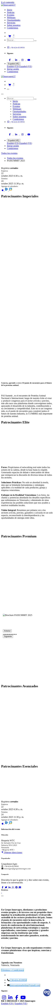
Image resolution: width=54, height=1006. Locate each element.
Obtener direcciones (12, 852)
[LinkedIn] (16, 59)
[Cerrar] (2, 94)
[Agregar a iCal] (3, 190)
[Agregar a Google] (10, 190)
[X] (6, 887)
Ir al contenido (7, 2)
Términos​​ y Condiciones (12, 970)
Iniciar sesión (13, 69)
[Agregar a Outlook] (7, 190)
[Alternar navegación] (8, 89)
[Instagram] (23, 59)
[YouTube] (29, 59)
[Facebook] (10, 59)
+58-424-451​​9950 (18, 980)
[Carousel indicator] (4, 634)
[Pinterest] (16, 887)
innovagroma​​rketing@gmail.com (25, 985)
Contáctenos (12, 71)
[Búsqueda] (35, 40)
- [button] (1, 892)
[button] (10, 43)
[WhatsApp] (13, 887)
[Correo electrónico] (19, 887)
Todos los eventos (15, 158)
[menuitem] (9, 10)
